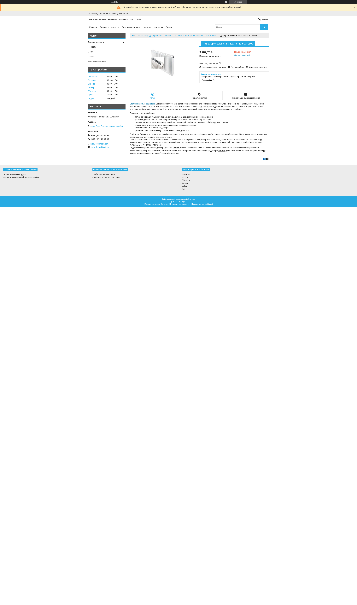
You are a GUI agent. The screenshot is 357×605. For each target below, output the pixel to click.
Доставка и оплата (131, 27)
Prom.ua (191, 199)
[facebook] (264, 159)
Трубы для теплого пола (103, 174)
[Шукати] (264, 27)
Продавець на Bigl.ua (178, 202)
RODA (185, 177)
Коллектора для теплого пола (106, 177)
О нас (90, 51)
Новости (147, 27)
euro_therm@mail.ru (100, 147)
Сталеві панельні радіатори (142, 104)
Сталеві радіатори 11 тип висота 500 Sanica (195, 35)
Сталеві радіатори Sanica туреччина (156, 35)
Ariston (185, 183)
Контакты (158, 27)
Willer (184, 186)
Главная (93, 27)
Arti (183, 189)
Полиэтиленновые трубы (14, 174)
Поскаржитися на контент (180, 204)
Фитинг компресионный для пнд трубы (21, 177)
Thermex (186, 180)
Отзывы (91, 56)
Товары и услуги (108, 27)
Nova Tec (186, 174)
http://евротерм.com (99, 144)
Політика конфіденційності (202, 204)
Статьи (169, 27)
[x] (267, 159)
